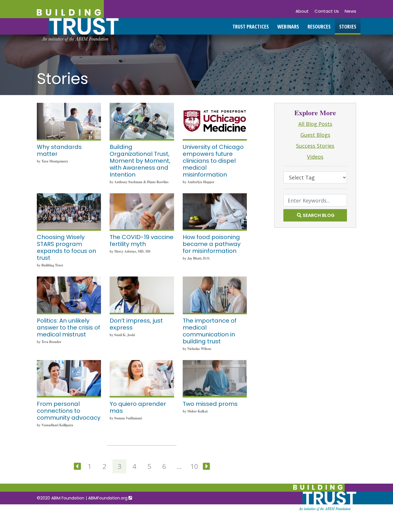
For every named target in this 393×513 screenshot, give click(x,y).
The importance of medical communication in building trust (209, 331)
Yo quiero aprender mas (138, 407)
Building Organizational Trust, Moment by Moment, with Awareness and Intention (140, 160)
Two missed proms (210, 403)
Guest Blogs (315, 134)
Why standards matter (59, 150)
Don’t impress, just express (136, 324)
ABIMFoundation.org (108, 498)
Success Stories (315, 145)
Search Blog (319, 215)
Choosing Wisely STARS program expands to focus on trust (66, 247)
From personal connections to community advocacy (68, 410)
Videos (315, 156)
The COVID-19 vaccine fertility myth (141, 240)
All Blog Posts (315, 123)
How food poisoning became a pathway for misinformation (212, 244)
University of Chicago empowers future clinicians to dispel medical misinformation (213, 160)
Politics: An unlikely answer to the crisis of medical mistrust (68, 327)
